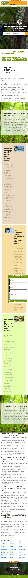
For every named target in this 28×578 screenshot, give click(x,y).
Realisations (5, 2)
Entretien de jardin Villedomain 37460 (22, 544)
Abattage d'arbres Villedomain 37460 (13, 544)
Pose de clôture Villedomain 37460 (4, 544)
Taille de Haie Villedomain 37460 (13, 549)
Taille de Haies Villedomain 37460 (22, 549)
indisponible (15, 569)
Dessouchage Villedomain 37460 (4, 549)
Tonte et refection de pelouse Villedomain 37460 (22, 556)
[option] (3, 59)
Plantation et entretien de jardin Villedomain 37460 (4, 556)
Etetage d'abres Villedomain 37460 (13, 555)
